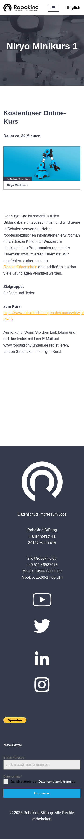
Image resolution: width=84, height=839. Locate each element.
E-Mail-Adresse (15, 757)
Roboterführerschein (20, 267)
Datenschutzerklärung (54, 781)
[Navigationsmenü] (53, 8)
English (73, 8)
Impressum (48, 514)
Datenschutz (28, 514)
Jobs (62, 514)
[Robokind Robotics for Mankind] (22, 7)
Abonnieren (42, 793)
